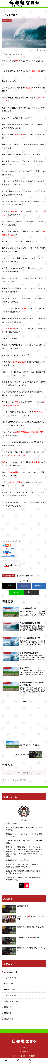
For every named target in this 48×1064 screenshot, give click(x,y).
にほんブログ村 (8, 548)
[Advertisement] (24, 719)
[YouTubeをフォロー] (26, 885)
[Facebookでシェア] (8, 769)
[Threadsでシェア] (19, 769)
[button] (31, 592)
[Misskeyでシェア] (40, 763)
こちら (19, 375)
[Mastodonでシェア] (19, 763)
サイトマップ (24, 1047)
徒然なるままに (9, 576)
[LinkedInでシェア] (24, 775)
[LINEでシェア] (40, 769)
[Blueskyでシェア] (29, 763)
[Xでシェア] (8, 763)
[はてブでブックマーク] (29, 769)
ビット (24, 820)
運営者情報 (24, 1051)
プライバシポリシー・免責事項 (24, 1056)
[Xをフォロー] (21, 885)
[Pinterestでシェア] (13, 775)
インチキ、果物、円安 (26, 576)
